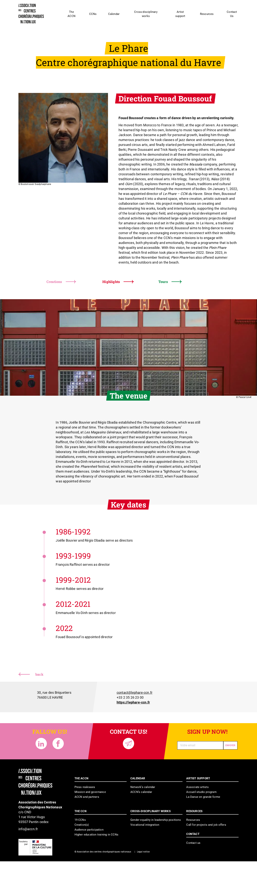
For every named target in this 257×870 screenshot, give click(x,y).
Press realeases (85, 787)
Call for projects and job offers (206, 824)
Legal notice (143, 851)
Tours (163, 281)
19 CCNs (80, 820)
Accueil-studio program (201, 792)
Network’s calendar (142, 787)
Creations (54, 281)
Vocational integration (144, 824)
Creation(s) (82, 824)
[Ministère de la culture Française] (35, 847)
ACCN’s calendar (141, 792)
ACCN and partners (87, 797)
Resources (193, 820)
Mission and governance (90, 792)
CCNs (93, 14)
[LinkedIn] (41, 743)
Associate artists (197, 787)
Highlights (111, 281)
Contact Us (232, 14)
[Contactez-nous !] (128, 743)
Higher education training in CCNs (97, 834)
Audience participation (89, 829)
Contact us (193, 843)
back (39, 674)
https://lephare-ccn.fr (133, 702)
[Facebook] (58, 743)
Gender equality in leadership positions (155, 820)
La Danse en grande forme (203, 797)
